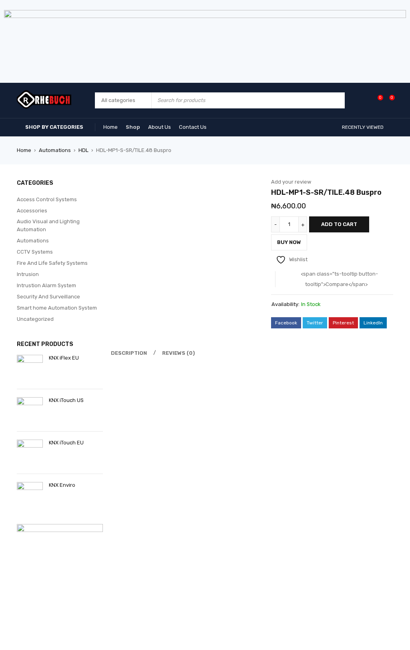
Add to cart (339, 224)
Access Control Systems (47, 199)
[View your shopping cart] (388, 100)
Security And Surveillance (48, 297)
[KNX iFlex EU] (30, 368)
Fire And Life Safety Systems (52, 263)
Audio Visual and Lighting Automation (48, 225)
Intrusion (28, 274)
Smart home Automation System (57, 308)
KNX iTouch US (66, 400)
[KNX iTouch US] (30, 410)
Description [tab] (129, 353)
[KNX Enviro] (30, 495)
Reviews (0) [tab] (178, 353)
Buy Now (289, 242)
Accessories (32, 211)
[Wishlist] (376, 100)
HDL (83, 150)
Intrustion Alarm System (46, 285)
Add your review (291, 182)
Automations (55, 150)
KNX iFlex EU (64, 358)
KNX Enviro (62, 485)
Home (24, 150)
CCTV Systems (35, 252)
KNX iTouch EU (66, 443)
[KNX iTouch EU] (30, 453)
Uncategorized (35, 319)
